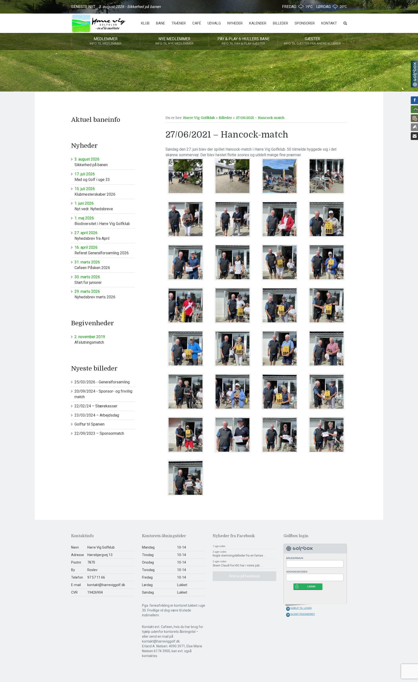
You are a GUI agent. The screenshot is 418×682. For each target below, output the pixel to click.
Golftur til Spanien (89, 424)
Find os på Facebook (244, 576)
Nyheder (235, 23)
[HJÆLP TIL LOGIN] (288, 609)
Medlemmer (105, 41)
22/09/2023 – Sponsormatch (99, 433)
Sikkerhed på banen (91, 162)
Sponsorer (305, 23)
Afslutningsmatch (90, 339)
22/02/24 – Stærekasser (96, 406)
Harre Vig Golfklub (199, 118)
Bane (160, 23)
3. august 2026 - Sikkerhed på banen (129, 6)
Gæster (312, 41)
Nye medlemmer (174, 41)
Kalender (257, 23)
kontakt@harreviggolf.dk (106, 585)
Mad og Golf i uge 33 (92, 177)
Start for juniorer (88, 280)
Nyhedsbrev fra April (92, 236)
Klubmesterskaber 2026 (95, 191)
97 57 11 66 (96, 577)
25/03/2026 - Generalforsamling (102, 382)
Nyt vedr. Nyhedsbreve (94, 206)
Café (196, 23)
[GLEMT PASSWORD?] (288, 615)
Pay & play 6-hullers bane (243, 41)
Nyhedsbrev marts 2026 (95, 294)
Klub (145, 23)
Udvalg (214, 23)
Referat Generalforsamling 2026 (102, 250)
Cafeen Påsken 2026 (92, 265)
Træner (179, 23)
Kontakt (329, 23)
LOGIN (311, 586)
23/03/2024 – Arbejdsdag (97, 415)
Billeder (280, 23)
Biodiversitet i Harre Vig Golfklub (102, 221)
